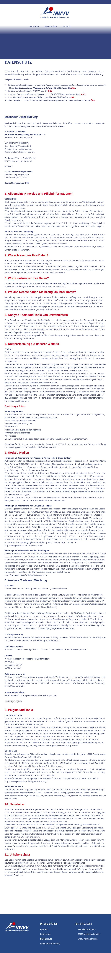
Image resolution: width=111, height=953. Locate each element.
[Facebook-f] (8, 939)
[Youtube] (14, 939)
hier (73, 88)
